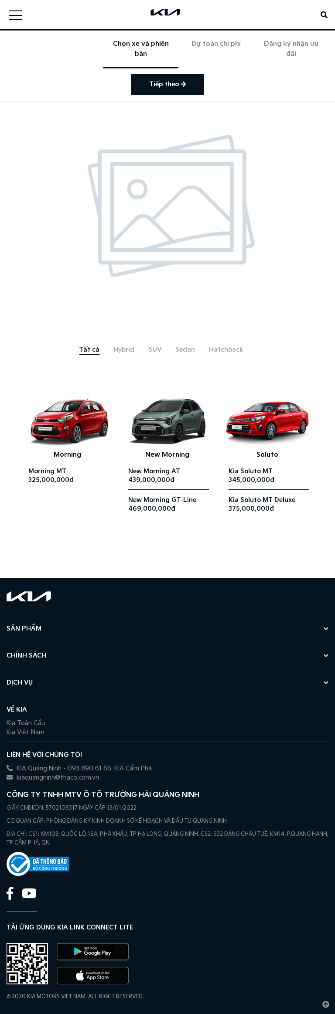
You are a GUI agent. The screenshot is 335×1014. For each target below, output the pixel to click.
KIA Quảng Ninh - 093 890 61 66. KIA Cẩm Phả (83, 768)
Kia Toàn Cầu (26, 723)
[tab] (89, 350)
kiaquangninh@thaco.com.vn (57, 777)
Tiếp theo (165, 84)
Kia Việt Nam (25, 732)
